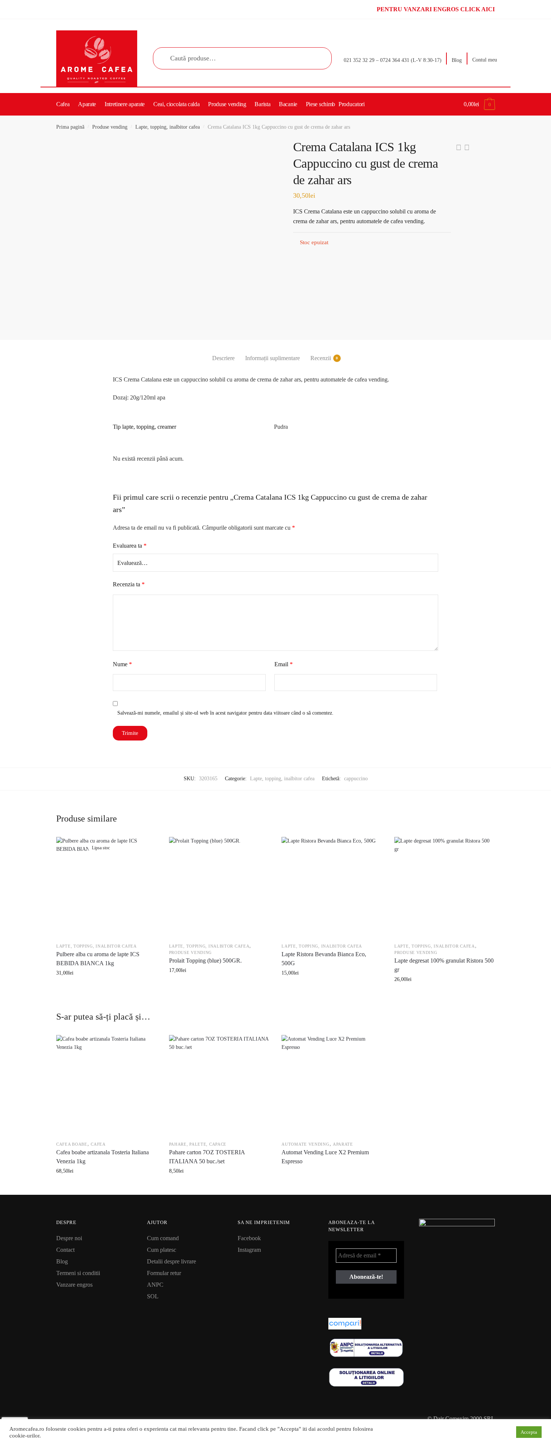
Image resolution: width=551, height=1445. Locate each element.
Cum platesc (161, 1250)
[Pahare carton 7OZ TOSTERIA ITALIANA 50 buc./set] (219, 1085)
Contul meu (484, 60)
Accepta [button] (529, 1432)
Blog (457, 60)
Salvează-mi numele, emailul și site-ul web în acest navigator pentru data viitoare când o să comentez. (225, 713)
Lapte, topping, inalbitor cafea (167, 127)
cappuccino (356, 778)
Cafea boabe (71, 1144)
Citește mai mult (105, 996)
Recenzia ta (129, 584)
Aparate (343, 1144)
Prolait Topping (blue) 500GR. (205, 960)
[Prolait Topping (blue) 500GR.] (219, 887)
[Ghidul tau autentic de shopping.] (366, 1323)
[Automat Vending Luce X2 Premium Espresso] (331, 1085)
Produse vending (109, 127)
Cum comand (163, 1238)
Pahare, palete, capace (197, 1144)
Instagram (249, 1250)
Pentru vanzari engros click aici (436, 9)
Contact (65, 1250)
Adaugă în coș (219, 996)
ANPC (155, 1284)
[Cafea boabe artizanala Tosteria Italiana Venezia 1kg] (106, 1085)
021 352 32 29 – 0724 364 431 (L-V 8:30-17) (393, 60)
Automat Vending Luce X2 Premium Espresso (325, 1156)
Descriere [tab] (223, 358)
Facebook (249, 1238)
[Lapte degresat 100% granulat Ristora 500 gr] (444, 887)
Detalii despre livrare (171, 1261)
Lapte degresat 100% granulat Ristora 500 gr (444, 965)
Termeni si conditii (78, 1273)
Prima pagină (70, 127)
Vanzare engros (74, 1284)
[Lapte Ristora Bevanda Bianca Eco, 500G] (331, 887)
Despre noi (69, 1238)
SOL (153, 1296)
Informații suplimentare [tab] (272, 358)
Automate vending (305, 1144)
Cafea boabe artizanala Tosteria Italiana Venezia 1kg (102, 1156)
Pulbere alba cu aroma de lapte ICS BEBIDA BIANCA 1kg (97, 958)
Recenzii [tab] (320, 358)
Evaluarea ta (130, 545)
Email (283, 664)
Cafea (98, 1144)
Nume (122, 664)
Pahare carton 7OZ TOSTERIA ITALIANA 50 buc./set (207, 1156)
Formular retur (164, 1273)
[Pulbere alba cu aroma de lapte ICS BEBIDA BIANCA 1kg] (106, 887)
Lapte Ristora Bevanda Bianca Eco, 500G (323, 958)
